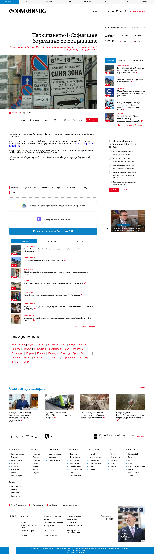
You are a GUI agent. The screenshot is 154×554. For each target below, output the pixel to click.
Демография (74, 460)
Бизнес (29, 2)
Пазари (35, 463)
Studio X (84, 550)
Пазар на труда (16, 476)
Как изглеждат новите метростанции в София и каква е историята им (92, 415)
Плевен (41, 353)
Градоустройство (76, 470)
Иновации (36, 460)
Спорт (113, 470)
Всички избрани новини (85, 327)
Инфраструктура (124, 225)
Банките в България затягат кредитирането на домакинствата (53, 283)
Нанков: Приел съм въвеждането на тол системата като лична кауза (126, 229)
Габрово (16, 349)
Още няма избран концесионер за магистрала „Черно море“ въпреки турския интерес (57, 319)
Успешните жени (134, 473)
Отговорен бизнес (54, 460)
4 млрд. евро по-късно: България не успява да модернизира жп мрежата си (130, 415)
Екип (22, 519)
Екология (73, 473)
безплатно (16, 187)
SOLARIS (131, 476)
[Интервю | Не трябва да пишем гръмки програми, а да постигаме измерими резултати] (23, 402)
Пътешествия (115, 457)
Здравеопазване (75, 466)
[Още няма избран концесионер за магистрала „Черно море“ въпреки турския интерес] (16, 319)
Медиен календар (50, 536)
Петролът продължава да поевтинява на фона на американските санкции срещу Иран (130, 106)
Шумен (15, 362)
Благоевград (18, 344)
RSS (52, 437)
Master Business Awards (136, 466)
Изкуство (114, 466)
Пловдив (53, 353)
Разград (65, 353)
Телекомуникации (96, 457)
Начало (106, 27)
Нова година (57, 187)
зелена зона (30, 187)
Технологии (86, 2)
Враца (82, 344)
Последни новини (137, 12)
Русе (75, 353)
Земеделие (15, 470)
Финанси (36, 466)
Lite (106, 2)
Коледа (44, 187)
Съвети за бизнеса (55, 454)
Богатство (114, 460)
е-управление (94, 460)
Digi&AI (92, 454)
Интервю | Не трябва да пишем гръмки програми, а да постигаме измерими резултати (23, 416)
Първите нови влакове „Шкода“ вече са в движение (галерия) (58, 415)
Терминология (16, 487)
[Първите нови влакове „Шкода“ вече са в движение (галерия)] (59, 402)
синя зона (86, 187)
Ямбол (25, 362)
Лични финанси (75, 457)
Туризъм (14, 473)
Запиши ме (141, 436)
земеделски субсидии (70, 505)
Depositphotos (82, 552)
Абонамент (48, 519)
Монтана (78, 349)
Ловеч (67, 349)
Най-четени (52, 241)
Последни (24, 241)
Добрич (27, 349)
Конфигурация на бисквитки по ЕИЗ (73, 532)
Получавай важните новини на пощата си (116, 435)
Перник (30, 353)
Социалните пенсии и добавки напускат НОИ (44, 260)
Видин (72, 344)
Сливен (15, 357)
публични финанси (37, 505)
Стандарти (52, 457)
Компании (36, 454)
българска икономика (18, 505)
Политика (73, 454)
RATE (130, 460)
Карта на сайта (72, 519)
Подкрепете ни (49, 531)
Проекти (125, 2)
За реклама (25, 516)
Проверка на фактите (74, 516)
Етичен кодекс (72, 522)
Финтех (92, 470)
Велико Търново (57, 344)
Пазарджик (17, 353)
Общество (67, 2)
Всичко (144, 2)
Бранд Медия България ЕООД (29, 527)
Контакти (24, 522)
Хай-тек (92, 466)
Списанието (15, 493)
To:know (14, 490)
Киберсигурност (95, 463)
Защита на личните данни (53, 516)
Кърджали (40, 349)
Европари (14, 457)
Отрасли (36, 457)
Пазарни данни (16, 496)
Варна (41, 344)
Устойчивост (48, 2)
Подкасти (131, 457)
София (13, 192)
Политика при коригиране (53, 522)
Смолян (27, 357)
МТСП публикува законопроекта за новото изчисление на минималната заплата (56, 273)
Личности (114, 463)
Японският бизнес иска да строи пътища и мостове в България (52, 295)
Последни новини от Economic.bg (131, 125)
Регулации (36, 473)
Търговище (68, 357)
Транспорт (124, 27)
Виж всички (140, 387)
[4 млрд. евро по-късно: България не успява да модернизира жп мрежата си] (130, 402)
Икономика (9, 2)
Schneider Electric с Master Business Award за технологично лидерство (128, 118)
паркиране (72, 187)
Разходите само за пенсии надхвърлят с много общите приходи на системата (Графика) (58, 307)
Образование (74, 463)
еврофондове (53, 505)
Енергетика (15, 463)
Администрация (75, 476)
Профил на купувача (28, 531)
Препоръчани (81, 241)
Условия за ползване (74, 526)
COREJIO (131, 463)
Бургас (32, 344)
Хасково (82, 357)
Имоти (35, 470)
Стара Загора (52, 357)
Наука (113, 454)
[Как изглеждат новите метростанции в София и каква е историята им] (94, 402)
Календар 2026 (133, 454)
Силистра (86, 353)
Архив (125, 190)
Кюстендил (54, 349)
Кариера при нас (50, 526)
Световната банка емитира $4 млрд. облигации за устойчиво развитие (131, 93)
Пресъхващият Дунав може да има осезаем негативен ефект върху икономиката (53, 250)
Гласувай (114, 190)
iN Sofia (131, 470)
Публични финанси (18, 454)
